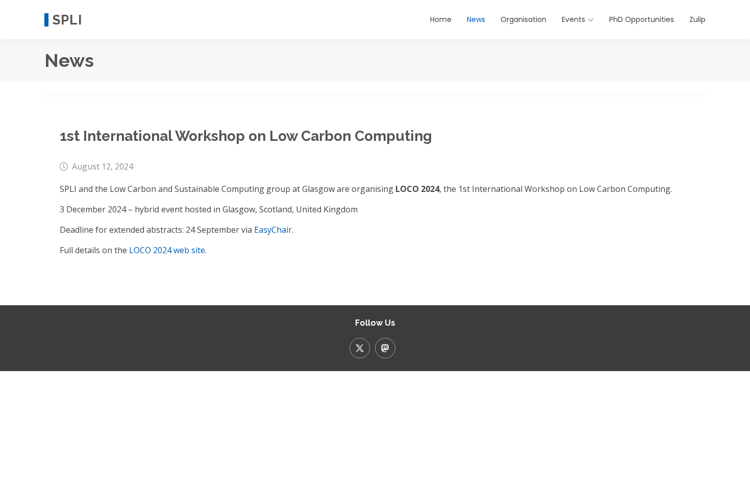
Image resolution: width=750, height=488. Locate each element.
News (476, 19)
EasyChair (273, 229)
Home (441, 19)
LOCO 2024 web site (167, 250)
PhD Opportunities (641, 19)
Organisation (523, 19)
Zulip (697, 19)
